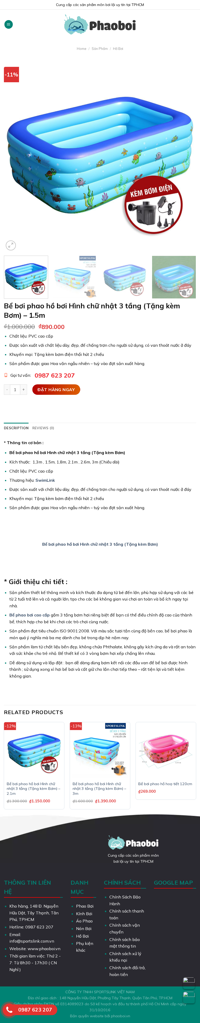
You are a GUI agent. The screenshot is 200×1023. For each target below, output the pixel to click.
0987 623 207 (55, 375)
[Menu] (8, 24)
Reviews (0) (43, 428)
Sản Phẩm (100, 48)
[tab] (16, 428)
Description (16, 428)
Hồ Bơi (118, 48)
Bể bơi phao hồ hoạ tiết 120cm (165, 783)
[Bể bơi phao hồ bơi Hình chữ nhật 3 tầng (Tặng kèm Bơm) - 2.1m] (34, 750)
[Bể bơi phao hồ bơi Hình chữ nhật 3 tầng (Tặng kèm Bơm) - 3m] (100, 750)
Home (81, 48)
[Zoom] (11, 245)
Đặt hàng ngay (56, 389)
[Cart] (193, 24)
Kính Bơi (84, 913)
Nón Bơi (83, 928)
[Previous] (14, 155)
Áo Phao (84, 921)
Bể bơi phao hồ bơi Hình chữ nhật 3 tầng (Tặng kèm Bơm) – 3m (99, 788)
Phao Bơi (84, 906)
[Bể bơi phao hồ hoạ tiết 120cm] (165, 750)
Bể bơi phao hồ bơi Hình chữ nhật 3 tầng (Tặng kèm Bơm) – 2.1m (33, 788)
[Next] (185, 155)
